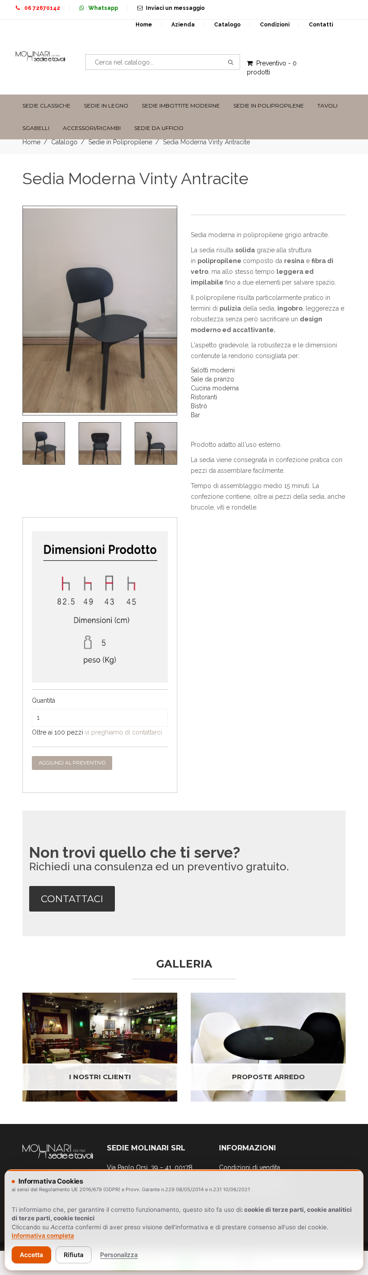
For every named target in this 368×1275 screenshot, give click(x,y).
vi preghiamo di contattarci (123, 732)
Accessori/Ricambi (92, 128)
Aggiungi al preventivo (72, 763)
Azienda (183, 25)
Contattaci (72, 898)
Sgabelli (35, 128)
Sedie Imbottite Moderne (181, 105)
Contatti (321, 25)
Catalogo (227, 25)
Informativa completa (43, 1235)
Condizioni (274, 25)
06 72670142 (42, 8)
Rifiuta (73, 1254)
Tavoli (327, 105)
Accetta (31, 1254)
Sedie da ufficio (159, 128)
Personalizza (119, 1254)
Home (144, 25)
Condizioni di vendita (249, 1167)
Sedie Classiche (46, 105)
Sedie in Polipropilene (268, 105)
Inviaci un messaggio (175, 8)
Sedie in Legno (106, 105)
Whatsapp (103, 8)
